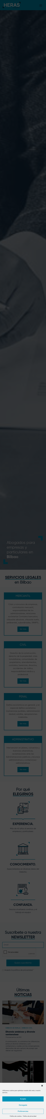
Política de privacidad (29, 1116)
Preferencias (23, 1111)
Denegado (23, 1105)
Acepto (23, 1099)
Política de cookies (16, 1116)
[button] (42, 1086)
